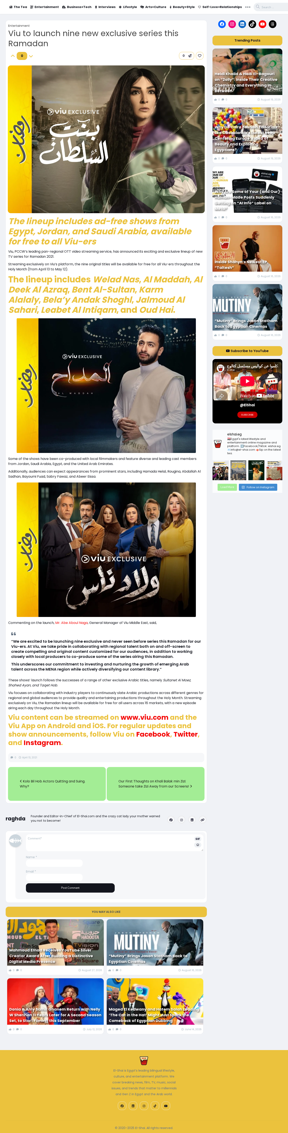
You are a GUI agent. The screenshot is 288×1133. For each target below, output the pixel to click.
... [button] (248, 6)
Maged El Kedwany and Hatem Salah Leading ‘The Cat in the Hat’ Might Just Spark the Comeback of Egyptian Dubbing (154, 1015)
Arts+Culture (155, 7)
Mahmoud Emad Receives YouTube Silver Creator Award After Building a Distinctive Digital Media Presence (51, 955)
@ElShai (247, 405)
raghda (16, 818)
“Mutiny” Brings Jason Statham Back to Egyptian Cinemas (148, 958)
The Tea (20, 7)
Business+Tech (79, 7)
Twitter (186, 734)
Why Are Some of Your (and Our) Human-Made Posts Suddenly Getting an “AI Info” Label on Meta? (247, 200)
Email (31, 871)
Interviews (107, 7)
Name (31, 857)
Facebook (153, 734)
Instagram (42, 742)
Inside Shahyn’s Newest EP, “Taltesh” (241, 264)
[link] (199, 56)
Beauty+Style (184, 7)
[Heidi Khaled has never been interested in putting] (256, 470)
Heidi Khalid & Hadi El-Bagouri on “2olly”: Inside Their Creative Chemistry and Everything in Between (246, 82)
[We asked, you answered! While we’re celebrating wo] (220, 470)
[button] (186, 56)
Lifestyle (130, 7)
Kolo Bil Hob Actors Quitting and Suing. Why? (52, 784)
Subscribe (247, 414)
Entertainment (47, 7)
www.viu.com (144, 717)
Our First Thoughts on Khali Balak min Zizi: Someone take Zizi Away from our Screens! (154, 784)
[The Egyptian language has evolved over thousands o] (274, 470)
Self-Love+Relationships (222, 7)
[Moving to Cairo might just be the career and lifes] (238, 470)
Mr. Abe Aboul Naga (71, 622)
